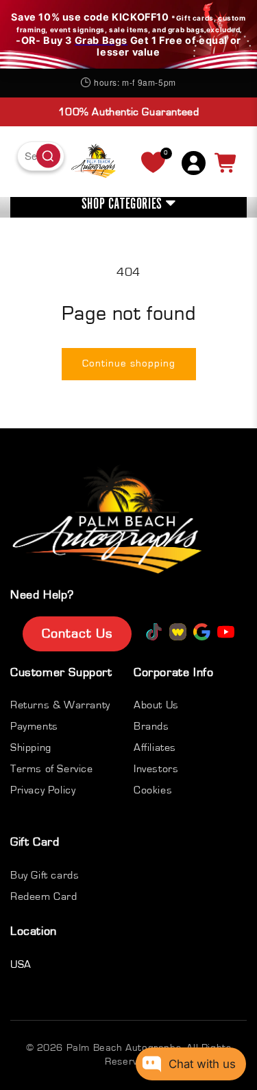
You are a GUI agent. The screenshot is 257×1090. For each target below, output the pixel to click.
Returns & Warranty (60, 704)
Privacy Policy (42, 790)
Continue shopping (128, 363)
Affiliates (155, 747)
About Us (156, 704)
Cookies (153, 790)
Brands (151, 726)
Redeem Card (43, 896)
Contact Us (77, 633)
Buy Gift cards (44, 875)
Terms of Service (51, 768)
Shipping (30, 747)
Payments (34, 726)
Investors (156, 768)
